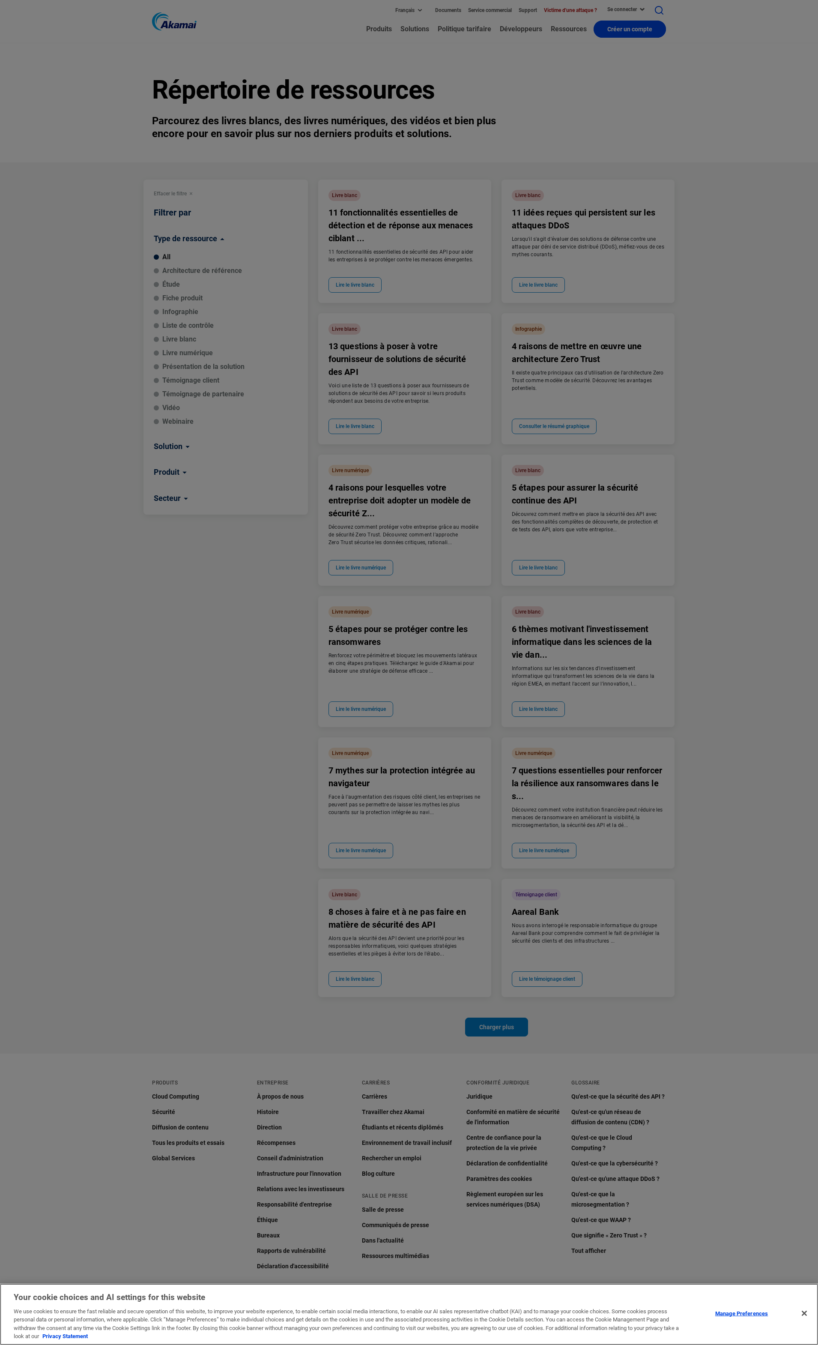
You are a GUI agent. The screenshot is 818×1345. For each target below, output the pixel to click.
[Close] (804, 1313)
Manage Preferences (741, 1313)
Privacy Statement (65, 1336)
